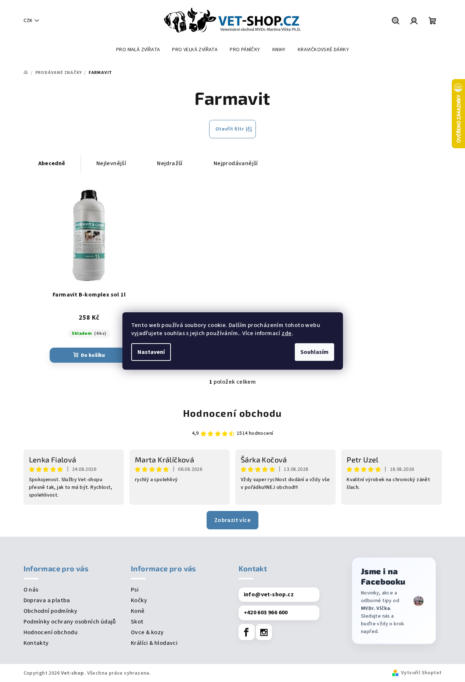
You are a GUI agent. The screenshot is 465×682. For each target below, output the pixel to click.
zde (286, 333)
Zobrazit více (232, 520)
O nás (31, 590)
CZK (28, 20)
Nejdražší (170, 163)
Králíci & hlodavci (154, 643)
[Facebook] (247, 632)
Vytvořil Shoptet (421, 672)
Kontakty (36, 643)
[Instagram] (264, 632)
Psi (135, 590)
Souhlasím (314, 352)
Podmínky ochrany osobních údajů (70, 622)
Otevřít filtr (229, 129)
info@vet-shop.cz (269, 594)
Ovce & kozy (147, 632)
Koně (138, 611)
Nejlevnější (111, 163)
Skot (137, 622)
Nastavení (151, 352)
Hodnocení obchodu (232, 413)
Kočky (139, 600)
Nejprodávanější (236, 163)
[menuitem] (138, 49)
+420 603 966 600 (266, 612)
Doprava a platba (47, 600)
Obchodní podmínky (51, 611)
